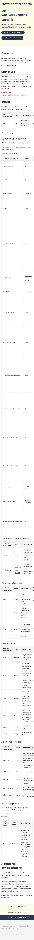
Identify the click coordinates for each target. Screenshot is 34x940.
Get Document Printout (14, 32)
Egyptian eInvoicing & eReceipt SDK (16, 7)
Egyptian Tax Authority (18, 934)
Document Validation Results (28, 278)
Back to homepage (18, 917)
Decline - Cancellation (11, 38)
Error (15, 629)
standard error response (16, 810)
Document (28, 291)
